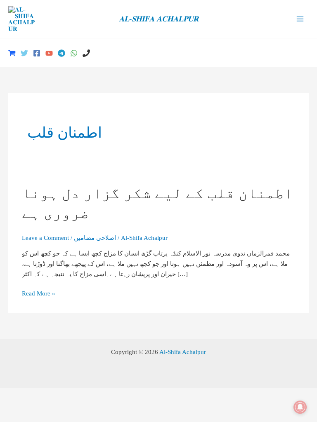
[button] (306, 52)
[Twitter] (24, 53)
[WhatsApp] (74, 53)
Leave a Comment (45, 237)
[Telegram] (61, 53)
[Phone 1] (86, 53)
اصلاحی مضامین (95, 237)
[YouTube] (49, 53)
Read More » (38, 294)
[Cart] (12, 53)
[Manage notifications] (300, 407)
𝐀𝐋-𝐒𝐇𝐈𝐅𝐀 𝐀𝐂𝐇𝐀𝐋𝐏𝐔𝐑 (159, 18)
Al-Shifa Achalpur (182, 351)
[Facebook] (36, 53)
